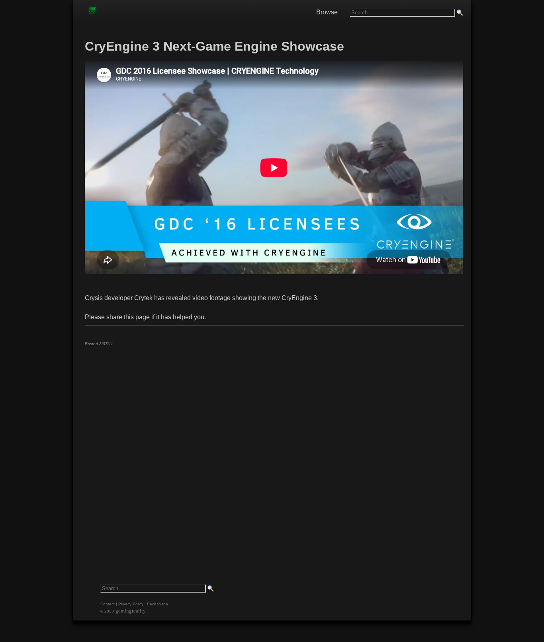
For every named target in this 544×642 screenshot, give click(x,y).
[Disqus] (274, 451)
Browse (327, 12)
